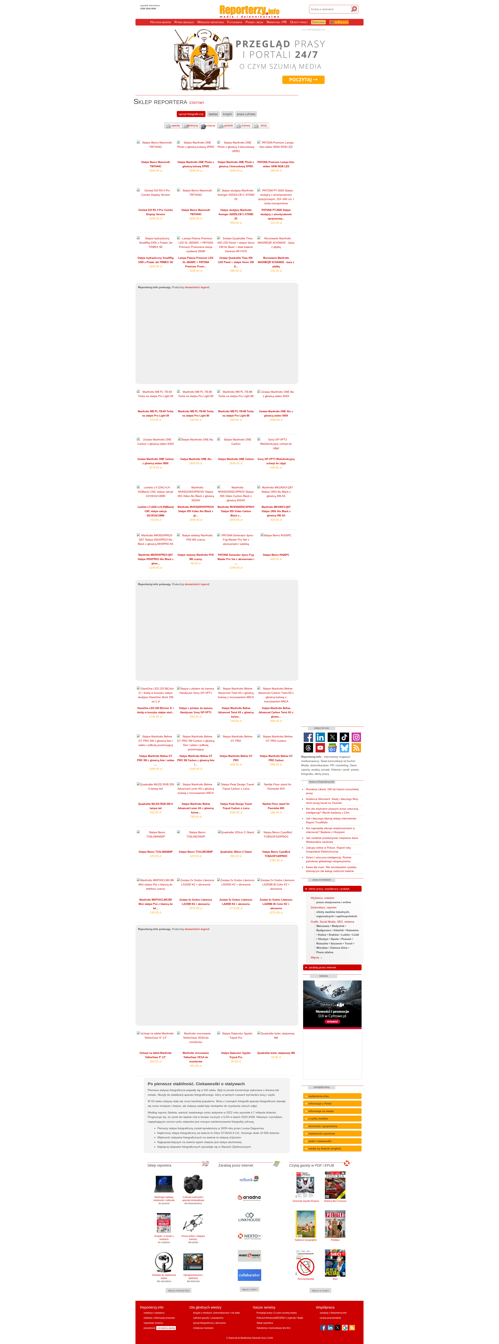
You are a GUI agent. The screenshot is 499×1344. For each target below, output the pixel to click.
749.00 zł (236, 720)
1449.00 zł (195, 768)
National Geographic (306, 1240)
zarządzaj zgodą (166, 1328)
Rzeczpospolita (306, 1279)
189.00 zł (276, 812)
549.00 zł (195, 419)
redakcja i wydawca (154, 1312)
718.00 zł (155, 519)
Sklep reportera (265, 1323)
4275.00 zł (276, 912)
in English (341, 22)
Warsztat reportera (210, 22)
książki (227, 114)
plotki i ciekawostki (320, 1141)
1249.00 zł (155, 567)
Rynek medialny (184, 22)
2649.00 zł (235, 463)
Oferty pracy (299, 22)
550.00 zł (195, 716)
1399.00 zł (276, 860)
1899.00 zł (155, 170)
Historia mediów (160, 22)
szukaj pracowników (330, 1318)
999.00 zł (236, 222)
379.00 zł (155, 419)
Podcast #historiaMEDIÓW (271, 1318)
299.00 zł (276, 170)
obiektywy (192, 126)
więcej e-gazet (320, 1290)
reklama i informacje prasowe (159, 1318)
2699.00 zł (235, 519)
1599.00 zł (195, 270)
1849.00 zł (155, 266)
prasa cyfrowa (246, 114)
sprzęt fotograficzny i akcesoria (209, 1323)
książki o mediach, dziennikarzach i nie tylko (216, 1312)
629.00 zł (195, 856)
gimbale (228, 126)
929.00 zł (276, 519)
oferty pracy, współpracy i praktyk (329, 888)
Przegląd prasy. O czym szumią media (277, 1312)
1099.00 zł (155, 768)
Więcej (315, 957)
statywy (211, 126)
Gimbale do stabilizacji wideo (164, 1278)
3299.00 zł (155, 218)
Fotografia (234, 22)
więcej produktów (178, 1290)
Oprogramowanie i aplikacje (193, 1278)
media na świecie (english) (325, 1148)
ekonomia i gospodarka (323, 1126)
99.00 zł (196, 563)
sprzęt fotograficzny (191, 114)
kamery (246, 126)
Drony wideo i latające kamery (193, 1239)
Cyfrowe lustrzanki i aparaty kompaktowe (193, 1200)
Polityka (335, 1240)
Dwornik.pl (234, 1338)
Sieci (335, 1279)
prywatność (150, 1328)
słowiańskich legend (197, 287)
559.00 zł (155, 1061)
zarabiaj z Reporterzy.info (333, 1312)
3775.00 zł (235, 908)
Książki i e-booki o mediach (164, 1239)
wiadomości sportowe (322, 1133)
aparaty (176, 126)
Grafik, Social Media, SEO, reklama (332, 921)
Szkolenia (318, 22)
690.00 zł (236, 270)
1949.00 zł (195, 519)
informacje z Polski (320, 1103)
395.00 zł (236, 856)
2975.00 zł (195, 908)
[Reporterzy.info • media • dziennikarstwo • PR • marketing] (249, 13)
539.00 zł (155, 856)
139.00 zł (155, 912)
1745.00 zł (155, 716)
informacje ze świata (321, 1111)
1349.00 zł (235, 567)
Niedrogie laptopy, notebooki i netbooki (164, 1200)
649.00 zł (236, 419)
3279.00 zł (155, 467)
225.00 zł (155, 812)
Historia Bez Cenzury (335, 1201)
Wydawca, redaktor (322, 897)
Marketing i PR (277, 22)
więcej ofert (249, 1289)
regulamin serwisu (153, 1323)
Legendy (291, 1318)
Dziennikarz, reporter (324, 907)
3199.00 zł (235, 812)
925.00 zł (195, 1065)
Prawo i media (254, 22)
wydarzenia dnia (319, 1096)
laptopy (213, 114)
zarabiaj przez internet (322, 967)
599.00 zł (276, 467)
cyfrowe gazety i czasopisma (208, 1318)
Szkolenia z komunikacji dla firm (273, 1328)
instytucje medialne (203, 1328)
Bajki (300, 1318)
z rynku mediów (318, 1118)
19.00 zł (276, 1057)
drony (264, 126)
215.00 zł (276, 222)
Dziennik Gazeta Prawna (306, 1201)
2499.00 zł (276, 419)
